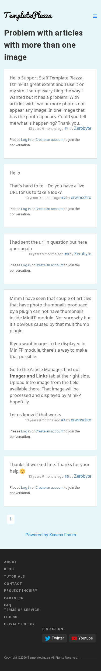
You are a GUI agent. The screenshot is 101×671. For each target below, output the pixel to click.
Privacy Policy (19, 624)
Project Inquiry (20, 590)
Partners (13, 598)
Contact (13, 583)
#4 (63, 420)
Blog (9, 569)
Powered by (36, 535)
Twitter (58, 638)
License (12, 617)
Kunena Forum (62, 535)
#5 (66, 476)
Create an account (50, 139)
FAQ (7, 605)
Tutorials (14, 576)
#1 (66, 128)
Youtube (85, 638)
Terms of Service (21, 609)
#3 (66, 254)
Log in (26, 139)
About (10, 562)
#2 (63, 197)
